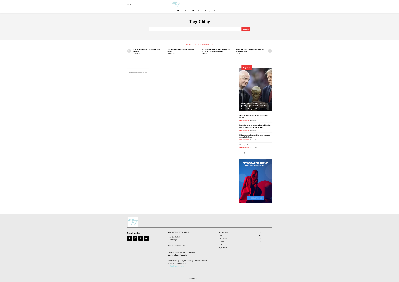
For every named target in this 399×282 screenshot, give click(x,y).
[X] (140, 238)
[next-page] (270, 51)
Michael (243, 109)
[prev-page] (129, 51)
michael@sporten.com (176, 266)
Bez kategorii (244, 120)
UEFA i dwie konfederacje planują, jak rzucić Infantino (254, 104)
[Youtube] (146, 238)
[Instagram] (135, 238)
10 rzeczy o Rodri (244, 145)
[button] (131, 4)
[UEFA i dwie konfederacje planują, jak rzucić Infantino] (255, 89)
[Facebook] (129, 238)
